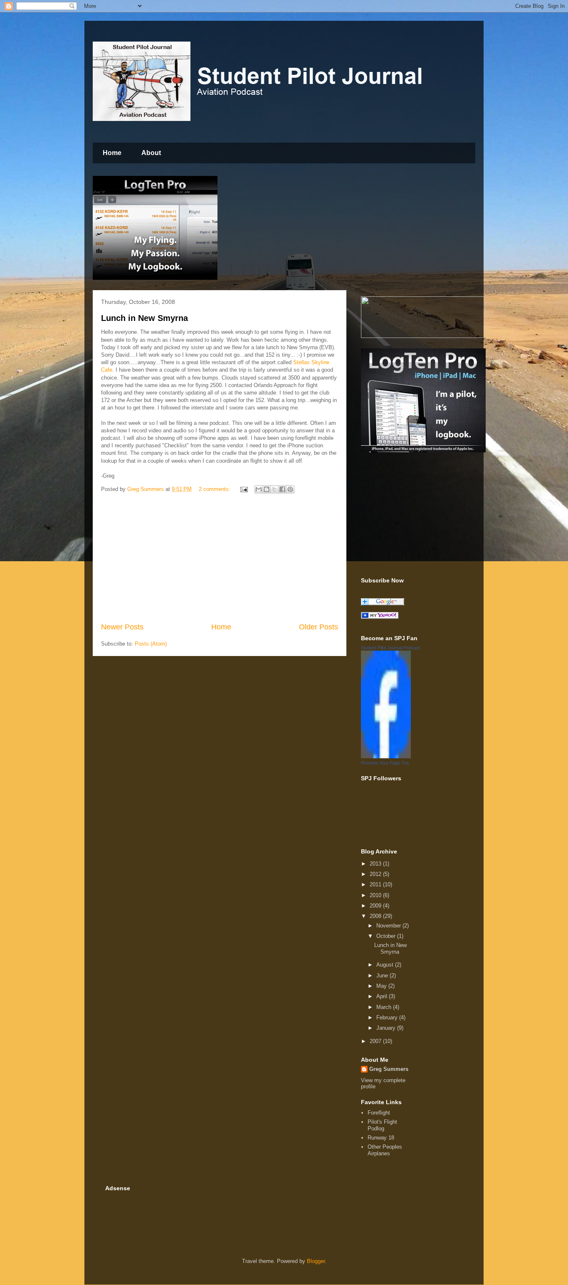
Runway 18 (381, 1138)
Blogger (316, 1261)
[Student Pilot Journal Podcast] (386, 756)
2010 (376, 895)
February (387, 1017)
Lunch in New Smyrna (144, 318)
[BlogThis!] (266, 489)
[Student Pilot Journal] (380, 617)
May (382, 986)
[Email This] (258, 489)
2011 (376, 884)
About (151, 152)
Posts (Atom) (151, 644)
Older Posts (318, 627)
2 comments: (215, 489)
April (382, 996)
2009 (376, 906)
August (385, 965)
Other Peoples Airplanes (385, 1150)
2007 (376, 1041)
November (389, 925)
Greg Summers (388, 1069)
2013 (376, 864)
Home (112, 152)
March (384, 1007)
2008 (376, 916)
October (386, 936)
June (383, 975)
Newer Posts (122, 627)
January (386, 1028)
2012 (376, 874)
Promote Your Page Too (385, 762)
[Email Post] (243, 489)
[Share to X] (274, 489)
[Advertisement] (220, 559)
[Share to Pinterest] (290, 489)
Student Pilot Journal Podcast (390, 647)
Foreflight (379, 1113)
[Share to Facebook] (282, 489)
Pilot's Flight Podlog (382, 1125)
